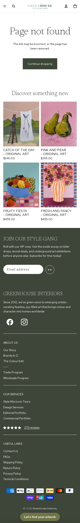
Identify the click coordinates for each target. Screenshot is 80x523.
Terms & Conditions (16, 479)
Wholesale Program (16, 378)
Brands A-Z (10, 355)
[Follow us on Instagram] (24, 322)
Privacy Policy (12, 473)
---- (5, 367)
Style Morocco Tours (16, 401)
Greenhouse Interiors (44, 508)
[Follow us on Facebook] (10, 322)
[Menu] (4, 6)
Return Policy (11, 468)
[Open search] (13, 6)
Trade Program (13, 372)
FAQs (6, 457)
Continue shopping (40, 64)
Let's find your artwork (40, 517)
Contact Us (10, 451)
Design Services (13, 407)
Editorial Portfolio (14, 413)
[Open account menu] (66, 6)
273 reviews (31, 427)
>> (50, 269)
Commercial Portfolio (17, 418)
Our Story (9, 350)
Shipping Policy (13, 462)
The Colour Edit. (13, 361)
